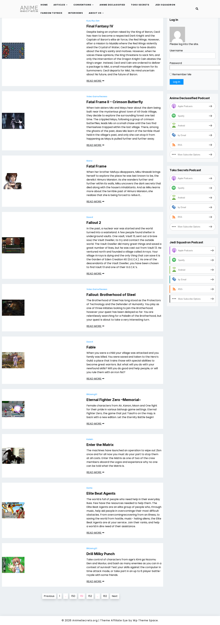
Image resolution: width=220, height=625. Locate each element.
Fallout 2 (93, 222)
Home (44, 4)
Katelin (89, 439)
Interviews (75, 13)
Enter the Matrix (100, 445)
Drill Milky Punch (100, 554)
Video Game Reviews (96, 96)
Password (176, 63)
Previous (49, 596)
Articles (59, 4)
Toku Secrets (140, 4)
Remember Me (181, 74)
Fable (91, 347)
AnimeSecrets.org (85, 620)
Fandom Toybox (51, 13)
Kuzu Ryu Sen (93, 20)
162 (105, 596)
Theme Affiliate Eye (114, 620)
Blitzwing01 (91, 394)
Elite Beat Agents (100, 493)
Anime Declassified (112, 4)
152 (90, 596)
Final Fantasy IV (99, 26)
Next (115, 596)
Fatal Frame (96, 166)
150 (73, 596)
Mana (89, 160)
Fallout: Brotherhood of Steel (111, 295)
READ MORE (94, 81)
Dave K (89, 217)
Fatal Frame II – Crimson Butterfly (114, 102)
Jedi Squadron (165, 4)
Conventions (82, 4)
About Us (95, 13)
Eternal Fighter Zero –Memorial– (113, 400)
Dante (89, 488)
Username (176, 50)
